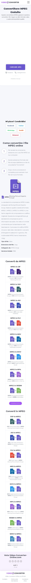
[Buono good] (18, 561)
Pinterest (15, 135)
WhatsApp (10, 130)
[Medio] (15, 561)
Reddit (21, 130)
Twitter (21, 125)
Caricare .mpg (15, 67)
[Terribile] (10, 561)
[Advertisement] (15, 42)
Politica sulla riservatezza (14, 580)
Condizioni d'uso (25, 580)
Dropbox (10, 72)
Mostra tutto (15, 403)
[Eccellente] (21, 561)
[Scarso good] (12, 561)
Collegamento (21, 72)
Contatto (4, 579)
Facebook (10, 125)
